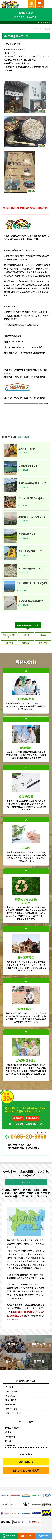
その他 (26, 634)
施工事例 (9, 1440)
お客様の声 (10, 1445)
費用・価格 (9, 642)
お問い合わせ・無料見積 (26, 1470)
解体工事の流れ (12, 1427)
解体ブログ (43, 642)
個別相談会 (10, 1535)
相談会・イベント (9, 635)
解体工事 (26, 642)
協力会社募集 (11, 1408)
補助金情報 (10, 1436)
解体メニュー (11, 1432)
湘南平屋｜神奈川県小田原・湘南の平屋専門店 (24, 397)
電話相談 (45, 1535)
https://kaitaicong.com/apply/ (26, 347)
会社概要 (9, 1387)
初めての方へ (11, 1395)
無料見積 (28, 1535)
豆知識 (43, 634)
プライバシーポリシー (14, 1413)
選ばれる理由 (11, 1391)
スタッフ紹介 (10, 1400)
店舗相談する (26, 1461)
